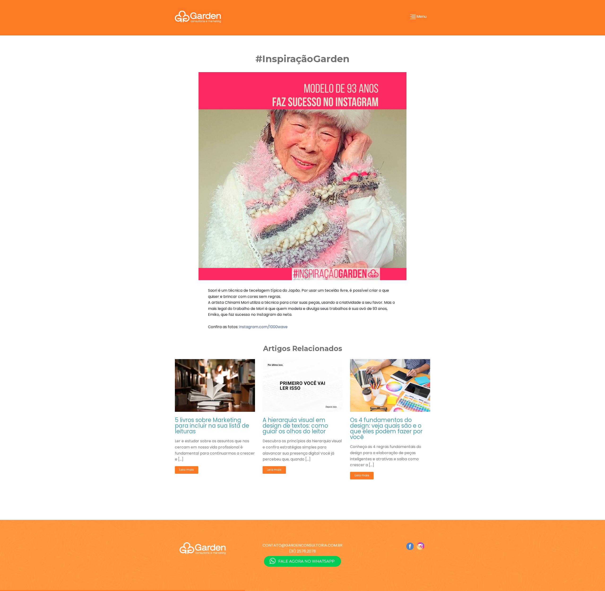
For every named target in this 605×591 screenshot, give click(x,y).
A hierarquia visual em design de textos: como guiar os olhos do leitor (295, 425)
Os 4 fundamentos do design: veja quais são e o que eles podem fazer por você (386, 428)
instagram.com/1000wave (263, 327)
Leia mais (186, 470)
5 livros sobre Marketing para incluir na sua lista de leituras (212, 425)
